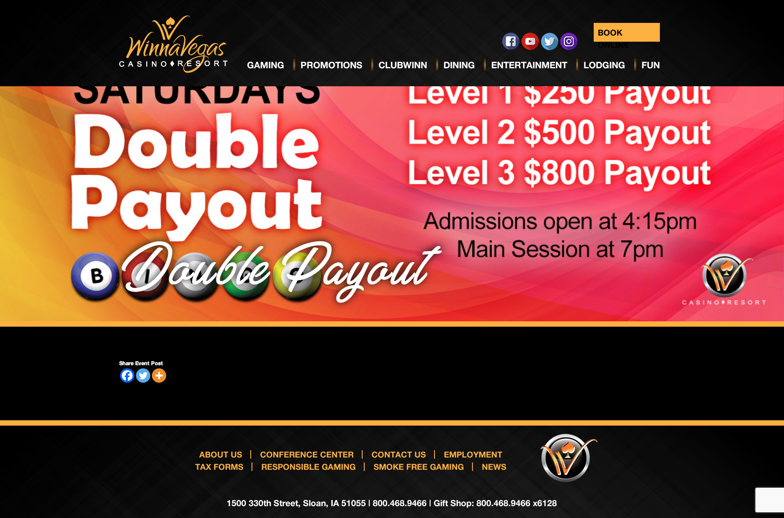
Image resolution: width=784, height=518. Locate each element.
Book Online (613, 34)
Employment (473, 454)
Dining (459, 65)
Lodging (604, 65)
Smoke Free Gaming (419, 466)
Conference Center (307, 454)
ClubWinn (403, 65)
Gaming (265, 65)
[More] (159, 375)
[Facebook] (127, 375)
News (494, 466)
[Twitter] (143, 375)
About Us (220, 454)
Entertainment (529, 65)
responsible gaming (308, 466)
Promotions (331, 65)
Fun (650, 65)
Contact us (399, 454)
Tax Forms (219, 466)
